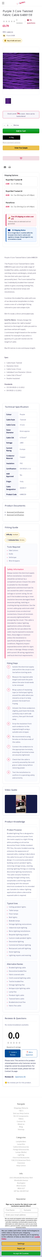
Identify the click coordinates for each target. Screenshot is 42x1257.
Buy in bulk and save (14, 41)
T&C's (21, 1111)
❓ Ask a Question (29, 1053)
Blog (21, 1127)
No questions (31, 21)
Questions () (20, 1077)
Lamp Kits (21, 1144)
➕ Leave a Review (13, 1053)
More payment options (11, 142)
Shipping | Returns (21, 1108)
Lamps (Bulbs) (21, 1152)
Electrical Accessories (21, 1157)
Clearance (21, 1163)
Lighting (21, 1155)
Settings (21, 1243)
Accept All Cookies (21, 1253)
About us (21, 1124)
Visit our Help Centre (21, 1113)
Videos (21, 1119)
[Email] (5, 167)
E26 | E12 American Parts (21, 1160)
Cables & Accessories (21, 1147)
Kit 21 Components (21, 1116)
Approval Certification (15, 512)
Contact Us (21, 1121)
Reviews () (9, 1077)
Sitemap (21, 1129)
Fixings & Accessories (21, 1149)
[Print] (10, 167)
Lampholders (21, 1141)
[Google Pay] (11, 137)
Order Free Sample (21, 148)
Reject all (21, 1248)
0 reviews (19, 21)
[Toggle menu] (3, 3)
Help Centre (21, 1165)
